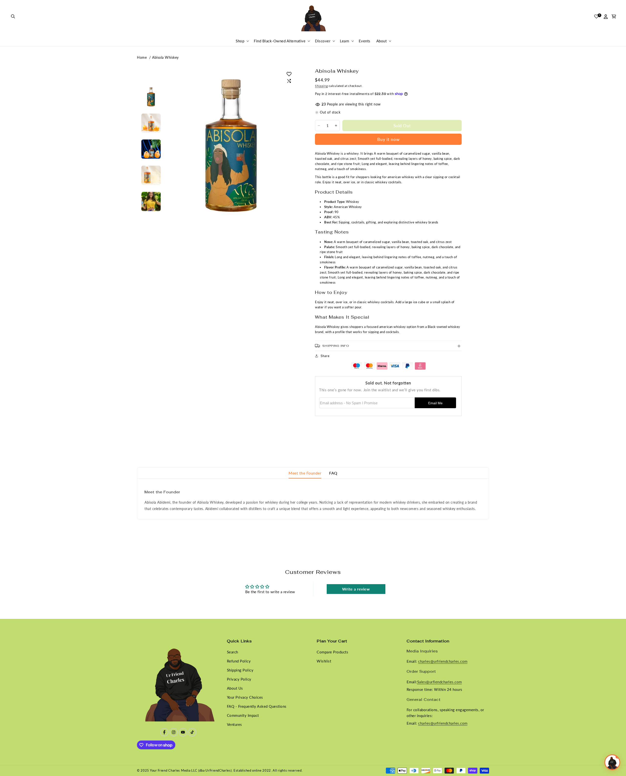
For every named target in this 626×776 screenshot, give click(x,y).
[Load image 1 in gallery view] (151, 97)
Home (142, 57)
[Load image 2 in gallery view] (151, 123)
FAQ (333, 473)
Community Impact (243, 715)
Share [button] (325, 356)
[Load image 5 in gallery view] (151, 201)
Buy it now (388, 139)
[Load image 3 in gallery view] (151, 149)
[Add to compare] (289, 81)
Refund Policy (239, 661)
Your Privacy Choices (245, 697)
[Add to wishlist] (289, 74)
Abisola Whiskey (165, 57)
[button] (13, 16)
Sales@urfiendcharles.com (439, 682)
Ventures (234, 724)
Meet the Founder (305, 473)
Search (232, 652)
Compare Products (332, 652)
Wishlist (324, 661)
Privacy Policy (239, 679)
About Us (235, 688)
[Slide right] (151, 213)
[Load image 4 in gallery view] (151, 175)
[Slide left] (151, 85)
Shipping (321, 86)
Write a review (356, 589)
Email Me (435, 403)
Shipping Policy (240, 670)
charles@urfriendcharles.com (443, 661)
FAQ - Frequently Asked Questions (257, 706)
